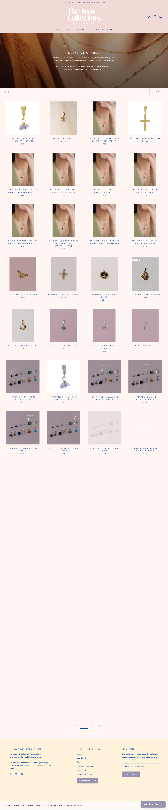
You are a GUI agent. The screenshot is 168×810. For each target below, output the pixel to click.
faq (78, 762)
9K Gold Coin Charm (63, 138)
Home (58, 29)
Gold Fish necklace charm (22, 602)
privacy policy (82, 770)
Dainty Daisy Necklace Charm (145, 550)
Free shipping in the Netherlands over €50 (84, 2)
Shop (69, 29)
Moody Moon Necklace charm (63, 550)
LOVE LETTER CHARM (145, 653)
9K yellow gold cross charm (63, 294)
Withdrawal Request (87, 781)
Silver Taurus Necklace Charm (104, 704)
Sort (158, 92)
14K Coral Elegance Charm (63, 602)
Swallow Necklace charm (104, 550)
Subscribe (130, 774)
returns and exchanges (85, 766)
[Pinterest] (22, 773)
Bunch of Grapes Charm (104, 653)
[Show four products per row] (9, 92)
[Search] (155, 16)
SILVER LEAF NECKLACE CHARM (145, 346)
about (79, 754)
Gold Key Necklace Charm (23, 653)
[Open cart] (161, 16)
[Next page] (99, 726)
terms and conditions (85, 774)
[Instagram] (16, 773)
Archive (81, 29)
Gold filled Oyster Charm (64, 653)
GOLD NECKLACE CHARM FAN (23, 294)
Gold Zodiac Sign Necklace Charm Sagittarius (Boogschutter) (63, 243)
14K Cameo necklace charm (23, 346)
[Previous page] (68, 726)
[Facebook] (11, 773)
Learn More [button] (79, 805)
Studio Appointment (101, 29)
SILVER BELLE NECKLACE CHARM (63, 346)
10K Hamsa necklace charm (145, 294)
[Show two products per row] (5, 92)
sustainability (82, 758)
